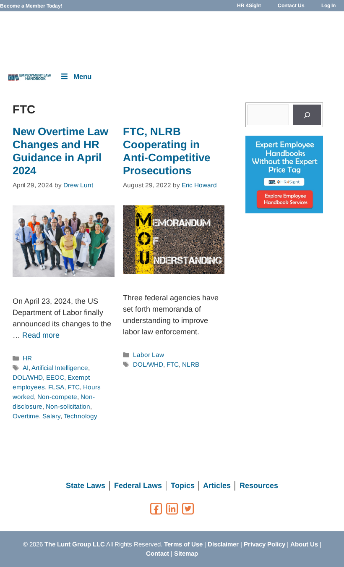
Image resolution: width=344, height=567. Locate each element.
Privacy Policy (264, 544)
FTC (74, 387)
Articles (217, 485)
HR (27, 358)
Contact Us (291, 5)
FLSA (56, 387)
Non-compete (57, 396)
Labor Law (148, 354)
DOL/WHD (28, 377)
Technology (80, 416)
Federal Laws (138, 485)
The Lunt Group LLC (74, 544)
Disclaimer (223, 544)
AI (26, 367)
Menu (82, 77)
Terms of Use (183, 544)
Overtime (26, 416)
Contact (157, 553)
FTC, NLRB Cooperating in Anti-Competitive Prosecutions (166, 151)
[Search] (307, 115)
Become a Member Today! (31, 6)
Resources (259, 485)
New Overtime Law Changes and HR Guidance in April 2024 (60, 151)
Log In (328, 5)
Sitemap (186, 553)
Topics (183, 485)
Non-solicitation (68, 406)
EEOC (55, 377)
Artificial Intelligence (59, 367)
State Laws (85, 485)
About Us (304, 544)
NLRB (190, 364)
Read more (41, 335)
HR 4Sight (249, 5)
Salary (51, 416)
